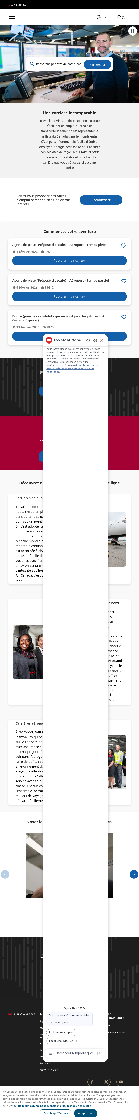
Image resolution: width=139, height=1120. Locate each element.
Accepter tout (86, 1113)
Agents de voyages (49, 1069)
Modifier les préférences (113, 1031)
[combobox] (55, 64)
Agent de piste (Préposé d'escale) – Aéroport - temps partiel (60, 280)
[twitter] (106, 1082)
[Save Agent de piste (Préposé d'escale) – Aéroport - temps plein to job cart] (124, 245)
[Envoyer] (99, 1053)
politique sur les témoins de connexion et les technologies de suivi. (53, 1105)
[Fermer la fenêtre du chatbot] (102, 340)
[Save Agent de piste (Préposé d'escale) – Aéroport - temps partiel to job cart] (124, 281)
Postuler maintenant (69, 260)
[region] (69, 1103)
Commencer (101, 200)
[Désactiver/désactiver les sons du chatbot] (95, 340)
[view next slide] (134, 874)
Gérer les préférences (55, 1113)
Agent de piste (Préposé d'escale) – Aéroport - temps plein (59, 245)
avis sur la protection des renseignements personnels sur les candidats (72, 368)
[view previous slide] (5, 874)
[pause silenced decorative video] (132, 31)
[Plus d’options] (51, 1053)
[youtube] (120, 1082)
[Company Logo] (17, 5)
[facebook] (91, 1082)
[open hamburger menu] (12, 17)
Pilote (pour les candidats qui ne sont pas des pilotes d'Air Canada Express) (59, 318)
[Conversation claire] (88, 340)
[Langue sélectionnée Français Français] (102, 17)
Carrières (45, 1062)
